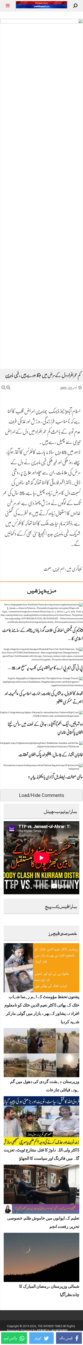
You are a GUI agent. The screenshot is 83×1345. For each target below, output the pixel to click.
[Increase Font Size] (8, 388)
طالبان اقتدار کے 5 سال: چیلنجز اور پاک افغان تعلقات (50, 755)
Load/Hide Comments (41, 795)
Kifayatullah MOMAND (52, 1330)
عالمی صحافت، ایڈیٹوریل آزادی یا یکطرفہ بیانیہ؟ (55, 777)
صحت (47, 569)
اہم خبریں (58, 569)
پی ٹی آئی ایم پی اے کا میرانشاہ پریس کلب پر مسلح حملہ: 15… (45, 668)
